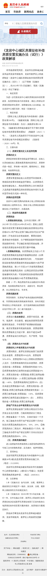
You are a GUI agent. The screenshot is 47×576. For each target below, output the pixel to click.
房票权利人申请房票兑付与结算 (20, 348)
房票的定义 (11, 155)
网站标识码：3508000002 (16, 554)
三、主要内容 (10, 147)
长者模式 (24, 31)
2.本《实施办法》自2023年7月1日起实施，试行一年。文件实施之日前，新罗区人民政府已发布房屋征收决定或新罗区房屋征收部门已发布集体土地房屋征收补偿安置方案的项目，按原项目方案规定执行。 (23, 502)
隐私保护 (35, 548)
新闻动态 (29, 11)
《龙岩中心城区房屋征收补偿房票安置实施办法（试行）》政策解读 (23, 54)
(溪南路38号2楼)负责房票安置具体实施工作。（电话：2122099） (23, 459)
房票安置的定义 (13, 174)
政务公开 (42, 11)
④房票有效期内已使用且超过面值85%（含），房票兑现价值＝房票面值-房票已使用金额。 (22, 398)
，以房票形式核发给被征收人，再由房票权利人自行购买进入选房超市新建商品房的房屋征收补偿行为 (22, 186)
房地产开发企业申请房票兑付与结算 (22, 405)
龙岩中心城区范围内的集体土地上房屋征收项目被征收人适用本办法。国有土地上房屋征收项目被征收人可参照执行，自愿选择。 (23, 205)
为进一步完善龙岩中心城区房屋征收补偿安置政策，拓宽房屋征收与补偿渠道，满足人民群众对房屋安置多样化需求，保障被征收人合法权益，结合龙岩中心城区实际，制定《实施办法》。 (23, 103)
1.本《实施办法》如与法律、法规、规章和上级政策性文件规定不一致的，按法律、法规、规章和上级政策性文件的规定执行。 (23, 486)
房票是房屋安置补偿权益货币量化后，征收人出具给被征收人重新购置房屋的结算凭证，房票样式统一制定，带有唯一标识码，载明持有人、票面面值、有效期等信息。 (23, 164)
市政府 (17, 11)
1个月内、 (37, 428)
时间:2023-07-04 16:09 (10, 66)
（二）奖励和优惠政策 (16, 213)
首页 (7, 11)
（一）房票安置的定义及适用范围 (21, 151)
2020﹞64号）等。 (12, 143)
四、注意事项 (10, 479)
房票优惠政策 (12, 294)
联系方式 (26, 548)
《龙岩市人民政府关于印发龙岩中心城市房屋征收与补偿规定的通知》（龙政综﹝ (22, 140)
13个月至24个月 (24, 267)
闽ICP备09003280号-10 (31, 558)
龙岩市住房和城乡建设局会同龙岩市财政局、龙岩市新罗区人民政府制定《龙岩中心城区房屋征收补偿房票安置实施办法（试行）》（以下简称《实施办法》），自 (22, 78)
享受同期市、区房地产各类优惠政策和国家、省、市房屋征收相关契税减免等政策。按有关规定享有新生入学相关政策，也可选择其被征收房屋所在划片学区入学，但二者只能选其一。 (23, 303)
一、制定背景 (10, 93)
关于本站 (7, 548)
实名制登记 (20, 317)
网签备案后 (28, 428)
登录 (42, 7)
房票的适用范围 (13, 197)
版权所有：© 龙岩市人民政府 (14, 561)
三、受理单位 (10, 452)
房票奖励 (10, 217)
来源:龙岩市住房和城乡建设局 (12, 63)
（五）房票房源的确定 (16, 440)
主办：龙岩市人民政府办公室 (13, 570)
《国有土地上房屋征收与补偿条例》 (22, 116)
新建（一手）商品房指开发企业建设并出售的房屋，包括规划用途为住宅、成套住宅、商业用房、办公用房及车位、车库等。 (23, 286)
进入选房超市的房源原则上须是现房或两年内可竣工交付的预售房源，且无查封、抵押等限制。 (23, 446)
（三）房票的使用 (14, 313)
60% (8, 232)
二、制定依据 (10, 113)
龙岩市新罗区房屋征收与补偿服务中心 (23, 455)
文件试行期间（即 (32, 220)
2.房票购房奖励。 (14, 251)
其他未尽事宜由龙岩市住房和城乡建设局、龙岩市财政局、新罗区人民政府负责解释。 (21, 517)
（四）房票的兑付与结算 (17, 344)
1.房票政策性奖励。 (15, 220)
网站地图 (16, 548)
